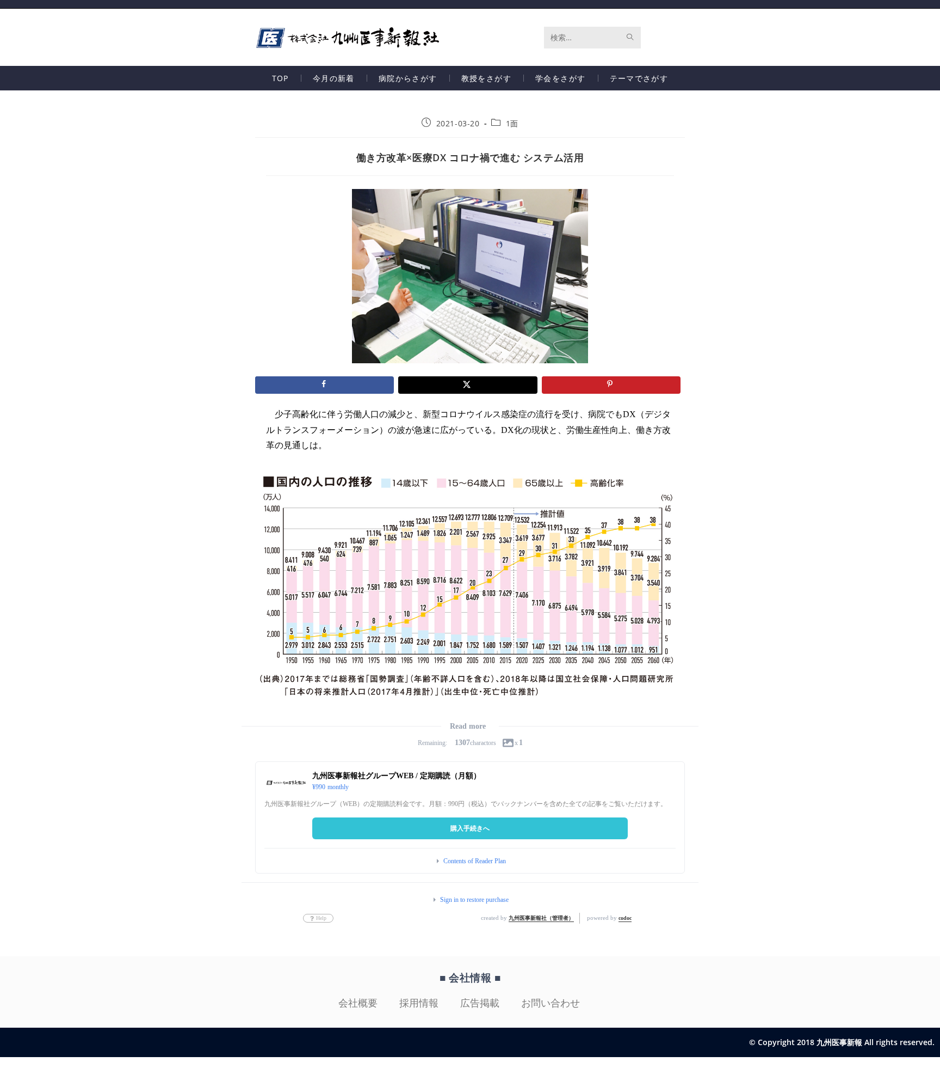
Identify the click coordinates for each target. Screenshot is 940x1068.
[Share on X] (467, 385)
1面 (512, 123)
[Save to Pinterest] (611, 385)
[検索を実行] (630, 37)
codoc (625, 918)
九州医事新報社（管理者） (541, 918)
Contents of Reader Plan (474, 861)
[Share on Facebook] (324, 385)
